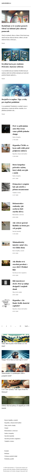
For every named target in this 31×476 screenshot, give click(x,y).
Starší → (27, 326)
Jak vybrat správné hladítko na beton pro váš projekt (21, 225)
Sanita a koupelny (17, 137)
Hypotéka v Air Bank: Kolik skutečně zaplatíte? (21, 303)
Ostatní (3, 43)
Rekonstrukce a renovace (18, 214)
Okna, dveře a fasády (17, 292)
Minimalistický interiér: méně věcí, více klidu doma (20, 245)
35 (20, 326)
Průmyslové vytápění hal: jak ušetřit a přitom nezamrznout (21, 187)
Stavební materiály (17, 231)
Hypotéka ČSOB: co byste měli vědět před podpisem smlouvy (21, 148)
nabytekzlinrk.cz (6, 3)
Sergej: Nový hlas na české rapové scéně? (15, 360)
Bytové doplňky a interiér (18, 250)
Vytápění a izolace (17, 192)
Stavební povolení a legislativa (20, 272)
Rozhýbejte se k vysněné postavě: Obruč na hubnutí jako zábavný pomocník (15, 28)
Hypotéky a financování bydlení (20, 153)
